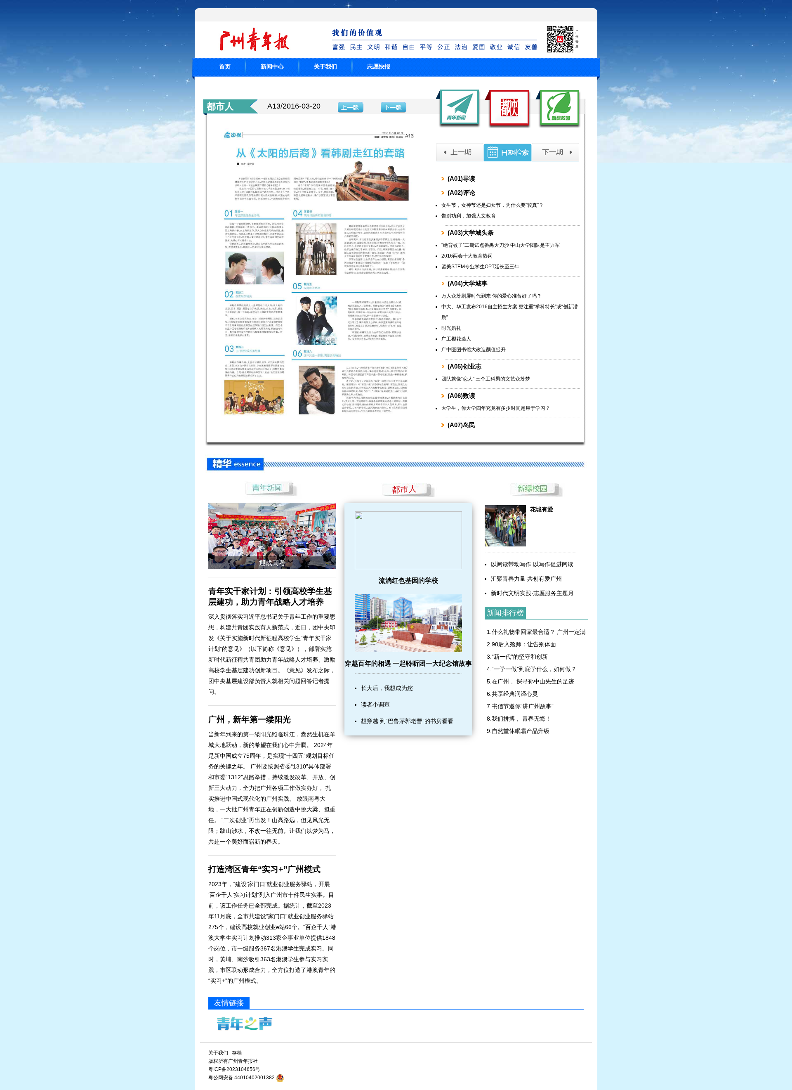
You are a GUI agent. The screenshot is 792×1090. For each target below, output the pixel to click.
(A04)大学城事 (468, 283)
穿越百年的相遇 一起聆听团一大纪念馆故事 (408, 663)
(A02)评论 (461, 192)
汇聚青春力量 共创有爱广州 (526, 578)
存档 (237, 1053)
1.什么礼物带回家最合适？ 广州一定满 (536, 632)
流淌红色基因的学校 (408, 580)
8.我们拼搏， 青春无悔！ (519, 718)
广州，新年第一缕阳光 (249, 719)
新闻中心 (272, 66)
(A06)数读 (461, 395)
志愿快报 (378, 66)
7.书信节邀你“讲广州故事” (520, 706)
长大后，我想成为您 (387, 688)
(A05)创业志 (464, 366)
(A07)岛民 (461, 424)
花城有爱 (541, 509)
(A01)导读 (461, 178)
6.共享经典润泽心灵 (512, 693)
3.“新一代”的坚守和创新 (517, 656)
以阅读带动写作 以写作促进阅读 (532, 564)
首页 (225, 66)
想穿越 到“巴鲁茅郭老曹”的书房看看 (407, 721)
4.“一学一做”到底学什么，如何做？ (532, 669)
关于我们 (325, 66)
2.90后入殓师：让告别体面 (521, 644)
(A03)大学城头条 (471, 232)
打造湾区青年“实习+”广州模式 (264, 869)
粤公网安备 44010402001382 (241, 1078)
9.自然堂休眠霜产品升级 (518, 731)
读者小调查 (375, 704)
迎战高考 (272, 562)
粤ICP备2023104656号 (234, 1069)
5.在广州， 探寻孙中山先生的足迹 (530, 681)
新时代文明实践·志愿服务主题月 (532, 593)
